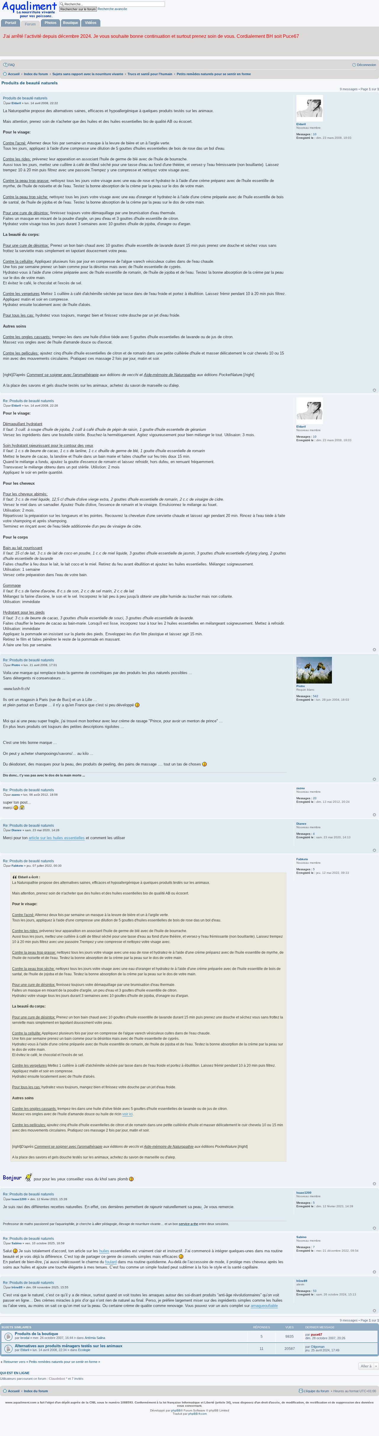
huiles (104, 1251)
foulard (111, 1262)
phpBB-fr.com (197, 1413)
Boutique (70, 23)
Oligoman (318, 1346)
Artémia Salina (95, 1338)
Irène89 (301, 1280)
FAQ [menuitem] (11, 65)
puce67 (316, 1334)
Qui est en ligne (14, 1373)
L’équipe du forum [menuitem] (316, 1391)
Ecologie (84, 1350)
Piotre (300, 686)
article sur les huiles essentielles (57, 838)
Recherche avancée (112, 9)
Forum (30, 24)
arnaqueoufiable (264, 1305)
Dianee (301, 823)
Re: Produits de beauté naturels (28, 401)
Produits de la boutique (36, 1334)
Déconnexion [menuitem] (366, 65)
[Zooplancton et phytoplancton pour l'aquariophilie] (30, 18)
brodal (24, 1338)
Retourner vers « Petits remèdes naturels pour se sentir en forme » (52, 1362)
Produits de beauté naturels (29, 82)
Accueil (14, 1391)
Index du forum (36, 1391)
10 (315, 134)
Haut (374, 390)
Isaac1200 (303, 1192)
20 (315, 798)
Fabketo (302, 859)
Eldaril (301, 124)
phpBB (176, 1410)
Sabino (301, 1237)
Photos (51, 23)
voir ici (127, 1114)
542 (315, 696)
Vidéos (91, 23)
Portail (10, 23)
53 (315, 1290)
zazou (300, 788)
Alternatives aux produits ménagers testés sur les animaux (68, 1346)
